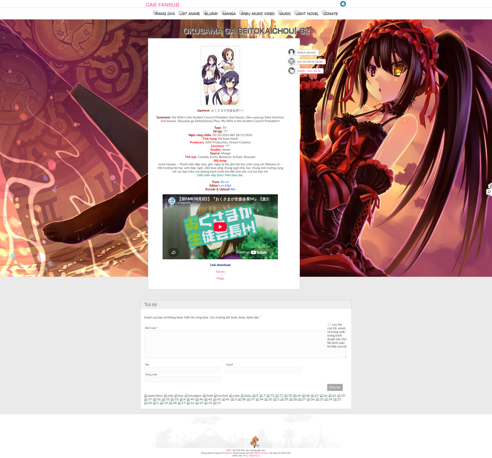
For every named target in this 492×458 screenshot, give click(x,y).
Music (285, 13)
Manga (229, 13)
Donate (330, 13)
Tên (147, 364)
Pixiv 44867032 (251, 456)
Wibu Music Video (258, 13)
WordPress (226, 453)
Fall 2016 (314, 71)
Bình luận (151, 328)
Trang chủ (164, 13)
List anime (190, 13)
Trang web (151, 374)
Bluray (211, 13)
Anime (301, 71)
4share (220, 271)
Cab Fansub (162, 4)
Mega (220, 278)
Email (229, 364)
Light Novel (307, 13)
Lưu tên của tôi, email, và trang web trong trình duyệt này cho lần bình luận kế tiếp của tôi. (337, 335)
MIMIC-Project (261, 453)
